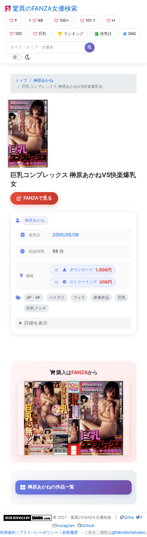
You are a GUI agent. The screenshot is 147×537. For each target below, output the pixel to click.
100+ (64, 20)
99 (40, 20)
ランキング (73, 33)
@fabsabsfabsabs (128, 532)
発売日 (106, 33)
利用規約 (8, 532)
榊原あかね (43, 80)
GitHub (88, 525)
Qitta (128, 517)
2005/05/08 (65, 234)
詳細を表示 (35, 323)
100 (18, 33)
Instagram (65, 525)
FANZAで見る (38, 198)
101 (89, 20)
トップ (21, 80)
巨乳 (42, 33)
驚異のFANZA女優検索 (44, 8)
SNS (132, 33)
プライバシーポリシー (39, 532)
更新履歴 (70, 532)
